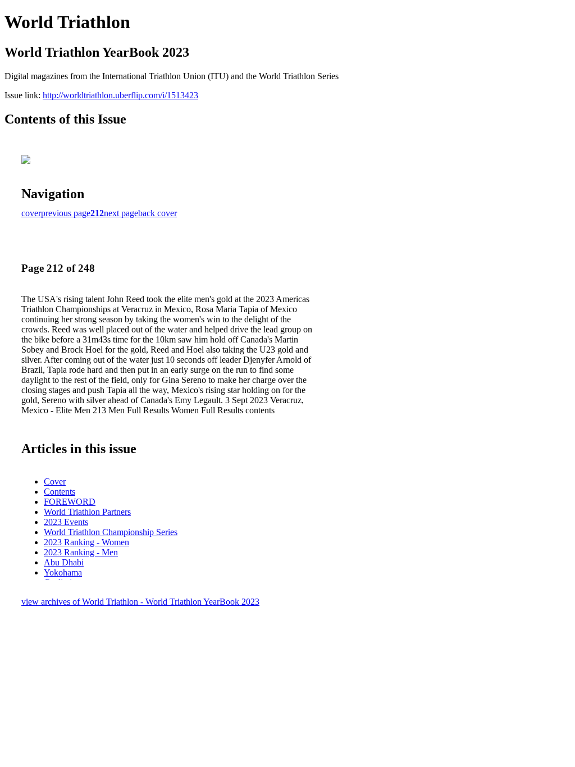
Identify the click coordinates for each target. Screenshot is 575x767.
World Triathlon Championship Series (110, 532)
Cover (55, 481)
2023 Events (66, 522)
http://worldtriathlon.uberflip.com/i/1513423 (120, 95)
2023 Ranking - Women (86, 542)
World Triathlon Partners (87, 512)
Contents (59, 491)
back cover (157, 213)
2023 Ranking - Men (81, 552)
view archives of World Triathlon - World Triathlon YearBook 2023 (140, 601)
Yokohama (63, 572)
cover (31, 213)
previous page (65, 213)
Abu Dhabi (64, 562)
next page (121, 213)
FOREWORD (69, 501)
